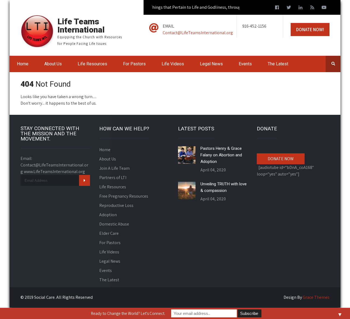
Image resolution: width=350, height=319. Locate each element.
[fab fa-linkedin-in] (300, 8)
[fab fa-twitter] (288, 8)
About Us (53, 63)
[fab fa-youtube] (324, 8)
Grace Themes (316, 297)
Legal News (211, 63)
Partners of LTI (112, 177)
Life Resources (92, 63)
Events (245, 63)
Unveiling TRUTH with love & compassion (223, 187)
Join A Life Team (114, 168)
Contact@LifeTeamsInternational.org (198, 33)
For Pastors (134, 63)
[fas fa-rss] (312, 8)
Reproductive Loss (116, 205)
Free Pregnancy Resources (123, 196)
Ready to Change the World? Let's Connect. (128, 313)
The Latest (278, 63)
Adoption (108, 215)
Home (22, 63)
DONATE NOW (281, 159)
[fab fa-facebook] (277, 8)
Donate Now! (310, 30)
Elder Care (109, 233)
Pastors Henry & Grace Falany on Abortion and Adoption (221, 155)
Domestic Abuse (114, 224)
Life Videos (173, 63)
